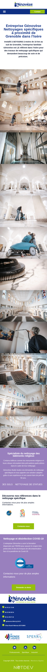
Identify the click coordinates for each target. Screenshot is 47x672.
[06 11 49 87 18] (3, 616)
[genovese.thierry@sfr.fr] (4, 621)
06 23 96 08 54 (9, 612)
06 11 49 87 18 (9, 617)
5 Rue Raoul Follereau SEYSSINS (15, 625)
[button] (4, 11)
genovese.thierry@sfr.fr (13, 621)
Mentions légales (37, 661)
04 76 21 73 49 (9, 607)
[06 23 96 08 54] (3, 612)
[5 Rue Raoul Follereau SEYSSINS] (3, 625)
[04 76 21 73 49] (3, 607)
